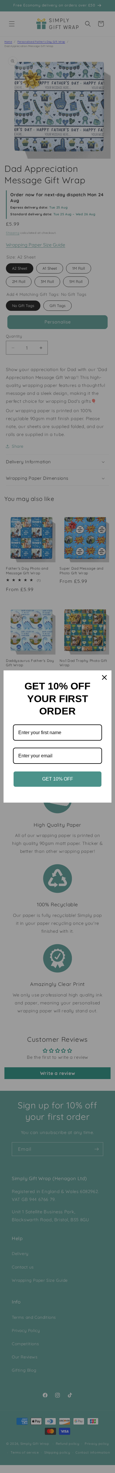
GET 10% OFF (57, 778)
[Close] (104, 677)
